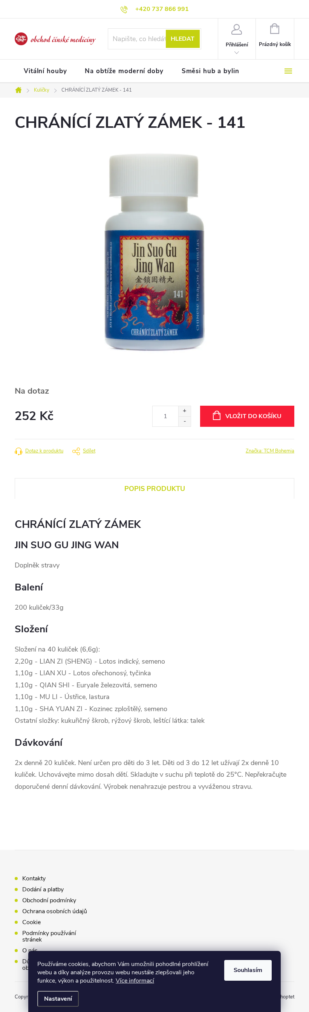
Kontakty (34, 878)
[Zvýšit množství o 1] (184, 411)
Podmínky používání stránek (49, 936)
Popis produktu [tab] (154, 488)
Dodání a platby (43, 889)
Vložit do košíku (253, 416)
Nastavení (58, 999)
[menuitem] (45, 71)
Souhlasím (248, 970)
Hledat (182, 39)
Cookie (31, 922)
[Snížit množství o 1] (184, 421)
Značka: (270, 451)
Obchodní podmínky (49, 900)
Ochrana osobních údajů (54, 911)
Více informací (135, 981)
